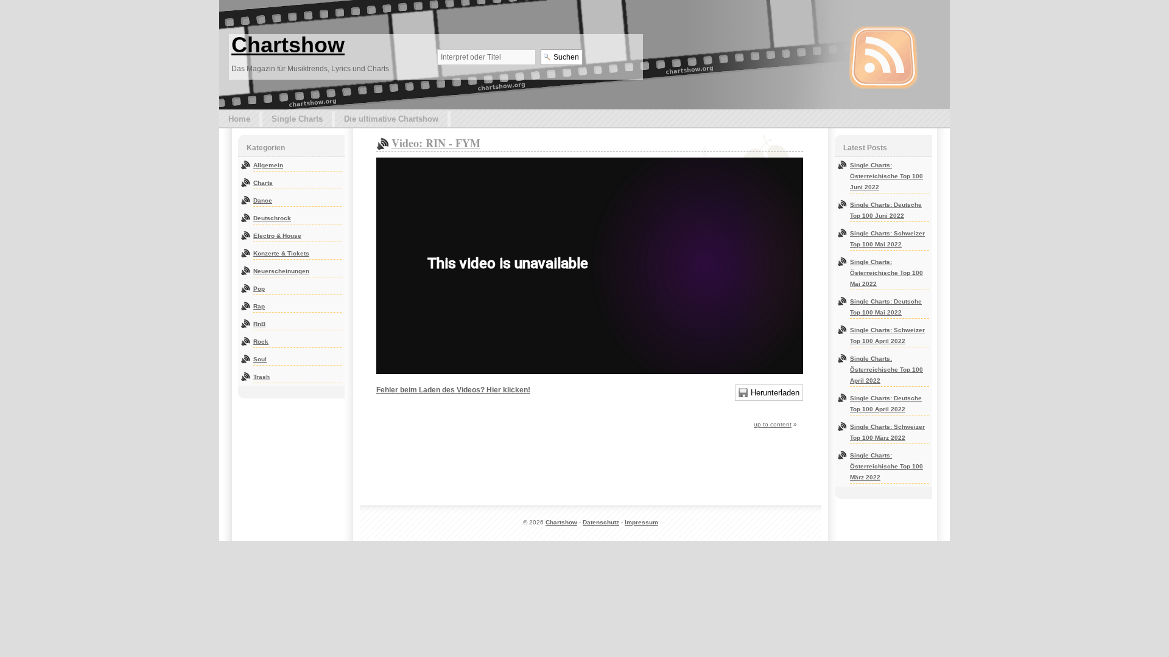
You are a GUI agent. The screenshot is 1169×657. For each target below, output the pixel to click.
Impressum (641, 522)
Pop (259, 288)
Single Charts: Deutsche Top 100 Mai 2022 (886, 307)
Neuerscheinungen (281, 271)
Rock (261, 341)
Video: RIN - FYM (435, 143)
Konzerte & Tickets (281, 253)
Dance (262, 200)
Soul (260, 359)
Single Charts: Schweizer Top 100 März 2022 (887, 432)
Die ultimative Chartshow (391, 118)
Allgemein (268, 165)
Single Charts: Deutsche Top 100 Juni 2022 (886, 210)
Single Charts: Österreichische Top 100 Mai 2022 (886, 273)
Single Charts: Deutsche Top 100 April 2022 (886, 403)
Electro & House (277, 235)
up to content (773, 424)
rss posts (883, 57)
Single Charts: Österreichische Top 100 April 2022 (886, 369)
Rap (259, 306)
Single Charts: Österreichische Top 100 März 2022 (886, 466)
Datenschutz (601, 522)
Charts (263, 182)
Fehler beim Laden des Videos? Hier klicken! (453, 390)
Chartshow (288, 44)
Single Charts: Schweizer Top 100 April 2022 (887, 335)
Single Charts (297, 118)
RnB (259, 324)
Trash (261, 377)
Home (239, 118)
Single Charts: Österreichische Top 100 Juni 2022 (886, 176)
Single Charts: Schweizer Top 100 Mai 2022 (887, 239)
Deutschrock (272, 218)
